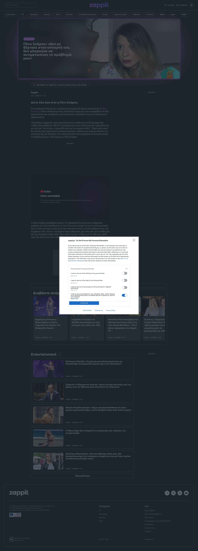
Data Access (99, 310)
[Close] (135, 241)
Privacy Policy (110, 310)
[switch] (124, 273)
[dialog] (99, 275)
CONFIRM (84, 303)
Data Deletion (87, 310)
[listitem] (99, 269)
